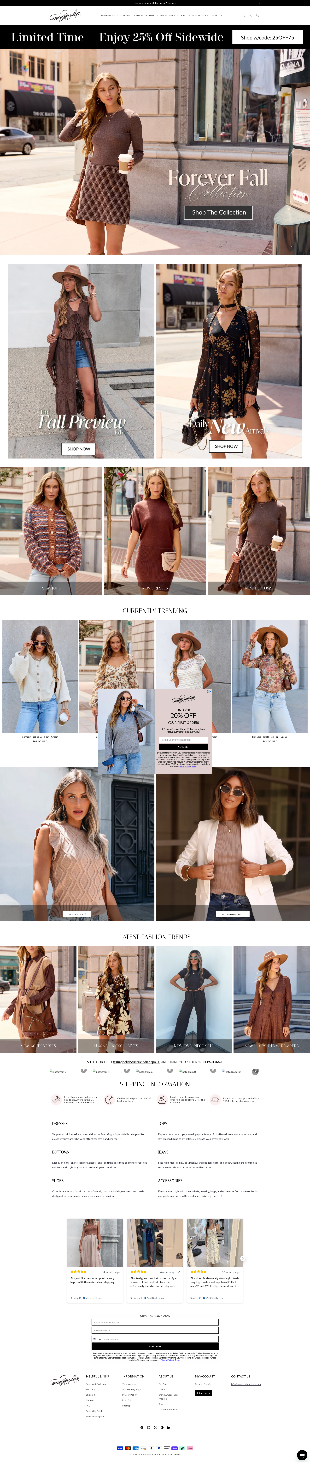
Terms (194, 766)
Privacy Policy (185, 766)
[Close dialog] (209, 691)
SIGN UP (183, 746)
